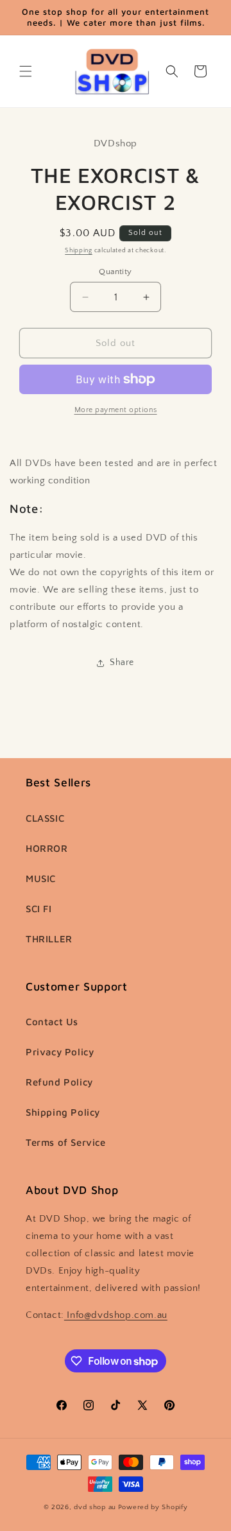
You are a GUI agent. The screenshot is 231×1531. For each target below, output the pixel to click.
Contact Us (52, 1021)
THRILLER (49, 938)
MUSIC (41, 878)
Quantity (115, 271)
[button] (26, 71)
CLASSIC (45, 818)
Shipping (78, 250)
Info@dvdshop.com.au (115, 1315)
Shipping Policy (63, 1112)
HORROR (47, 848)
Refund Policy (59, 1082)
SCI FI (39, 908)
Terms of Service (66, 1142)
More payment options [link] (115, 410)
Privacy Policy (60, 1051)
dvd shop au (95, 1507)
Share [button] (122, 662)
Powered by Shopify (153, 1507)
